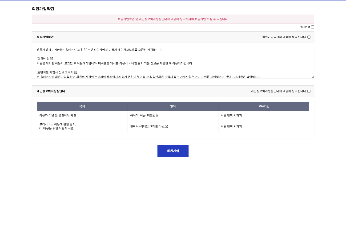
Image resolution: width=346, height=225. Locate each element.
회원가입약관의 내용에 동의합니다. (284, 37)
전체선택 (304, 26)
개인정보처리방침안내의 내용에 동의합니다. (279, 91)
